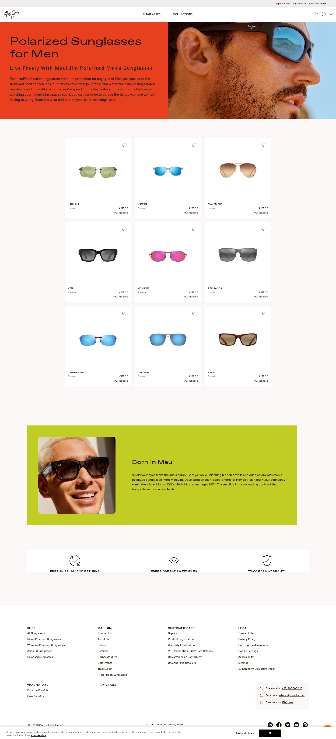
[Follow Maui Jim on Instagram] (305, 726)
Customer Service (317, 3)
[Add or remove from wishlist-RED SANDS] (264, 229)
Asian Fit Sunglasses (39, 651)
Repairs (172, 633)
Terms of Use (246, 633)
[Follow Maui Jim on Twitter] (287, 726)
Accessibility (246, 657)
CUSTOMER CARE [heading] (181, 628)
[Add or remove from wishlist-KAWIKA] (194, 145)
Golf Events (105, 663)
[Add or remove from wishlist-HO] (194, 229)
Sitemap (243, 663)
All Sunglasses (36, 633)
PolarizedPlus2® (37, 690)
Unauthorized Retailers (182, 663)
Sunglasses (151, 14)
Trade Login (105, 669)
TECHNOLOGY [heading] (37, 685)
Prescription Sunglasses (112, 675)
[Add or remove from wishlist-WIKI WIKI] (194, 313)
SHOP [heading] (31, 628)
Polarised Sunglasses (40, 657)
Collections (183, 14)
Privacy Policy (247, 639)
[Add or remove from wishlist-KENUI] (124, 229)
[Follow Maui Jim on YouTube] (296, 726)
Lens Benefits (35, 696)
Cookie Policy (38, 735)
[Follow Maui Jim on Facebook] (279, 726)
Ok (269, 733)
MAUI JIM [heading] (105, 628)
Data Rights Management (254, 645)
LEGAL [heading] (243, 628)
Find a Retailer (299, 3)
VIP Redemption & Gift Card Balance (190, 651)
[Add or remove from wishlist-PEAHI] (264, 313)
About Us (103, 639)
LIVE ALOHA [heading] (107, 685)
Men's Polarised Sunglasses (44, 639)
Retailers (103, 651)
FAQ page (287, 702)
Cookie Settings (248, 651)
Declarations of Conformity (185, 657)
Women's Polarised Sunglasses (46, 645)
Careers (102, 645)
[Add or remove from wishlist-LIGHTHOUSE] (124, 313)
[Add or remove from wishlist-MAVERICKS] (264, 145)
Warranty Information (181, 645)
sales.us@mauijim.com (291, 695)
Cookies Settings (245, 733)
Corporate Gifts (282, 3)
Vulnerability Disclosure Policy (256, 669)
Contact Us (104, 633)
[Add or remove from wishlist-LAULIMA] (124, 145)
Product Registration (181, 639)
